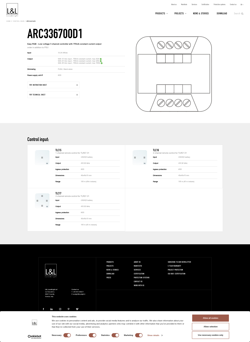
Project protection (175, 270)
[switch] (92, 335)
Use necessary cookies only (210, 335)
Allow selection (211, 326)
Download (222, 13)
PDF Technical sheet (37, 95)
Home (9, 21)
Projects (179, 13)
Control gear (18, 21)
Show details (153, 335)
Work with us (139, 285)
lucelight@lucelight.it (79, 294)
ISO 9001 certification (176, 274)
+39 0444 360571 (78, 292)
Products (160, 13)
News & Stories (201, 13)
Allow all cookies (210, 318)
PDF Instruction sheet (38, 85)
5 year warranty (174, 266)
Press (109, 278)
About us (174, 4)
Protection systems (219, 4)
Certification (205, 4)
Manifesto (184, 4)
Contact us (233, 4)
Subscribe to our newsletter (179, 262)
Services (194, 4)
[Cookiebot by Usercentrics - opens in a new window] (34, 337)
